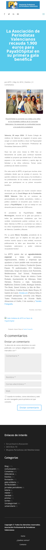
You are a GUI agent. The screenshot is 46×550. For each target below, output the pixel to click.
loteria (7, 490)
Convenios (9, 471)
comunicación (10, 469)
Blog (6, 466)
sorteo (7, 500)
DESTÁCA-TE (11, 447)
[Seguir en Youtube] (18, 14)
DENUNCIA (9, 474)
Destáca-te (23, 293)
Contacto (23, 544)
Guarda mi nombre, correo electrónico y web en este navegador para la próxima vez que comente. (22, 399)
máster (7, 493)
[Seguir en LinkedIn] (13, 14)
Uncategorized (11, 503)
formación (9, 479)
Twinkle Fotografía (28, 329)
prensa (7, 498)
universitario (10, 506)
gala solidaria (10, 482)
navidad (8, 495)
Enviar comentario (29, 407)
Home (23, 536)
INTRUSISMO (10, 484)
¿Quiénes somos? (23, 540)
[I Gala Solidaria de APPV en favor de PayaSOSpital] (23, 321)
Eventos (28, 82)
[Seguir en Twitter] (9, 14)
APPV (9, 82)
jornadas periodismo (13, 487)
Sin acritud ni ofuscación (17, 444)
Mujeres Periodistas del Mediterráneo (23, 450)
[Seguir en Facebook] (4, 14)
